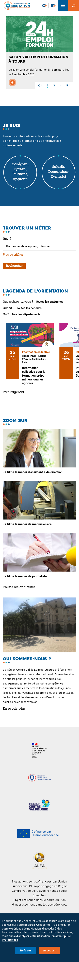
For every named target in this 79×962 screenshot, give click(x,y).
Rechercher (14, 266)
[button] (39, 85)
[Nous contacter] (53, 5)
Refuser (25, 950)
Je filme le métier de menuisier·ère (27, 524)
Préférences (10, 939)
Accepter (49, 950)
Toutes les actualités (19, 587)
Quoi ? (7, 238)
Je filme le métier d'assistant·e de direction (33, 472)
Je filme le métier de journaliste (25, 576)
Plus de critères (13, 254)
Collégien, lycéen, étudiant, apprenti (20, 172)
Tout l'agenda (13, 392)
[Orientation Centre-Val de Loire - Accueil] (15, 5)
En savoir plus (14, 708)
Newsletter (44, 5)
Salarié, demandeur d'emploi (58, 172)
